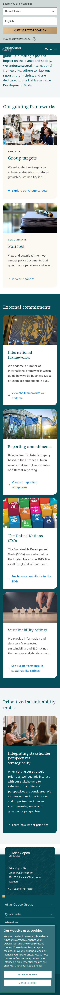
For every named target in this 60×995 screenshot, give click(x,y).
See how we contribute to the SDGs (31, 578)
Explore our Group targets (29, 190)
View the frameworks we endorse (28, 395)
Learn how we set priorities (30, 825)
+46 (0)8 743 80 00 (22, 889)
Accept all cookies (27, 974)
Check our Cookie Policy (28, 965)
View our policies (23, 279)
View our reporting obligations (24, 484)
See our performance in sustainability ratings (27, 668)
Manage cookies (27, 982)
